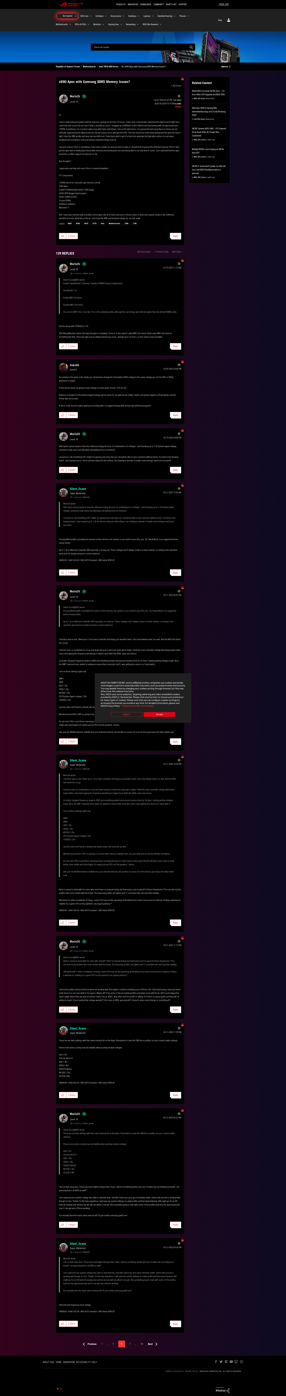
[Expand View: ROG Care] (90, 16)
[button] (62, 236)
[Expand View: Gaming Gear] (121, 24)
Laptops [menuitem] (147, 16)
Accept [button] (159, 714)
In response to (83, 273)
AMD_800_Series (200, 140)
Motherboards (89, 66)
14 (141, 1343)
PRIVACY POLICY (191, 1371)
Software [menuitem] (100, 16)
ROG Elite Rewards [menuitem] (150, 24)
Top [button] (61, 1389)
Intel (102, 223)
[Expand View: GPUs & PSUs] (88, 24)
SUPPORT (183, 4)
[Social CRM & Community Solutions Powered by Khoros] (222, 1390)
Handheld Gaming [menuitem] (165, 16)
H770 (94, 223)
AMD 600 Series (199, 98)
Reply (175, 236)
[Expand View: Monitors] (103, 24)
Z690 (126, 223)
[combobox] (143, 47)
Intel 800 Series (199, 119)
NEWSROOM (69, 1362)
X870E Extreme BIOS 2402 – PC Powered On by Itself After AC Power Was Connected (209, 132)
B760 (78, 223)
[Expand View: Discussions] (123, 16)
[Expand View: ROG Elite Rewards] (160, 24)
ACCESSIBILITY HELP (86, 1362)
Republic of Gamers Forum (68, 66)
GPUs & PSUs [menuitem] (80, 24)
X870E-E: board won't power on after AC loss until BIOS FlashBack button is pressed (209, 169)
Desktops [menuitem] (132, 16)
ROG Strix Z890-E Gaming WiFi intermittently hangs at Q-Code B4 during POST (209, 111)
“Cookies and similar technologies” (137, 706)
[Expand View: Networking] (137, 24)
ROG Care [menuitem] (84, 16)
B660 (70, 223)
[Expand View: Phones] (188, 16)
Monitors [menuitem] (97, 24)
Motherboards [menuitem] (62, 24)
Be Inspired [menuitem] (67, 16)
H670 (86, 223)
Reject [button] (126, 714)
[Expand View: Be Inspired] (75, 16)
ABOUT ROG (48, 1362)
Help (220, 20)
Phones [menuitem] (182, 16)
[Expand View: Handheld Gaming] (174, 16)
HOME (59, 1362)
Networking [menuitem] (131, 24)
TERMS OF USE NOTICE (174, 1371)
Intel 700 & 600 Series (108, 66)
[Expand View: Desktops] (138, 16)
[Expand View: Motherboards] (70, 24)
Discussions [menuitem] (116, 16)
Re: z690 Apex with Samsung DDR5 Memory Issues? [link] (143, 66)
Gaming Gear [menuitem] (113, 24)
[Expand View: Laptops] (152, 16)
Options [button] (224, 66)
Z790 (134, 223)
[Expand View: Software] (105, 16)
